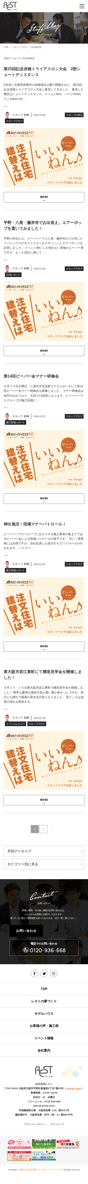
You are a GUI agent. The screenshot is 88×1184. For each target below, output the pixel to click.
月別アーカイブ (19, 851)
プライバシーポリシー (35, 1124)
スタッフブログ (19, 47)
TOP (6, 47)
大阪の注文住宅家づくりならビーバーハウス (41, 1169)
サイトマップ (57, 1124)
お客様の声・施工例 (44, 1026)
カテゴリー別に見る (22, 864)
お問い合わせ (26, 931)
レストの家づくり (44, 1001)
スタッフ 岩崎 (20, 114)
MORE (44, 197)
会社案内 (44, 1050)
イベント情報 (44, 1038)
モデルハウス (44, 1013)
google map (74, 1088)
